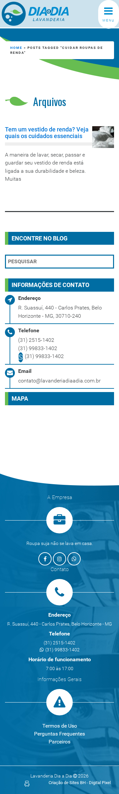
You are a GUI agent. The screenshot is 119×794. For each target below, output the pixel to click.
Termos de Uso (59, 726)
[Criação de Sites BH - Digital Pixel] (26, 783)
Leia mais (32, 196)
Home (16, 48)
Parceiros (59, 742)
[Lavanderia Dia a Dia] (46, 13)
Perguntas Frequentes (59, 734)
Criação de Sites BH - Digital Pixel (80, 782)
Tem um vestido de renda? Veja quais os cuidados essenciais (47, 132)
